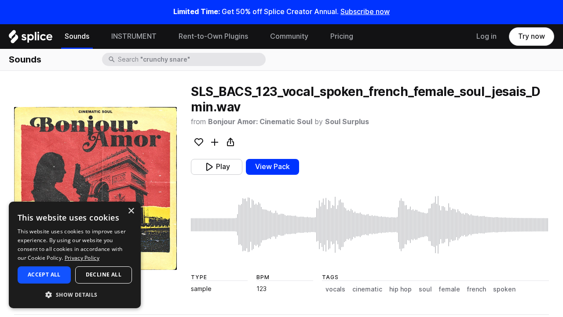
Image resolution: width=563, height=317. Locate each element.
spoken (504, 289)
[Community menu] (315, 36)
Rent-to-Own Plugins (213, 36)
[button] (75, 294)
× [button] (131, 211)
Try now (531, 36)
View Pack (272, 166)
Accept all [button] (44, 274)
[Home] (30, 39)
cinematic (367, 289)
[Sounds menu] (96, 36)
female (449, 289)
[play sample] (370, 225)
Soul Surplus (347, 122)
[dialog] (75, 255)
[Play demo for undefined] (95, 188)
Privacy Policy (82, 258)
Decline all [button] (103, 274)
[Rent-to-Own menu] (255, 36)
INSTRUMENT (134, 36)
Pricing (341, 36)
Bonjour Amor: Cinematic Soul (260, 122)
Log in (486, 36)
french (476, 289)
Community (289, 36)
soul (425, 289)
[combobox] (191, 59)
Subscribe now (365, 11)
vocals (335, 289)
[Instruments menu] (163, 36)
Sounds (77, 36)
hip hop (400, 289)
